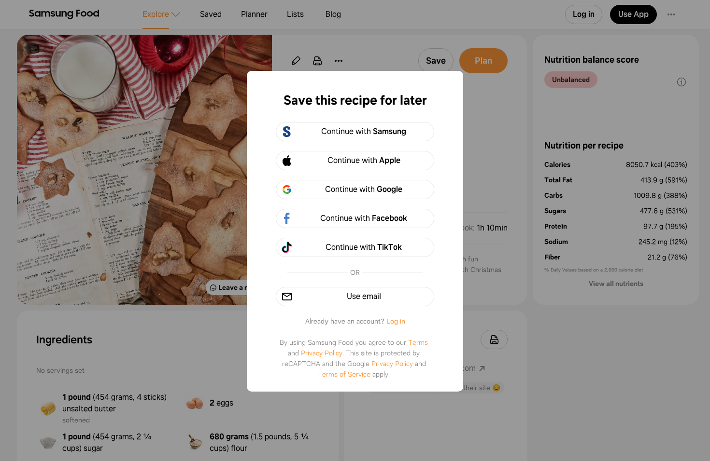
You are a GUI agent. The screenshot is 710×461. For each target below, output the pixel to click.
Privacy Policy (321, 353)
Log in (395, 321)
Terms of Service (344, 374)
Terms (418, 342)
